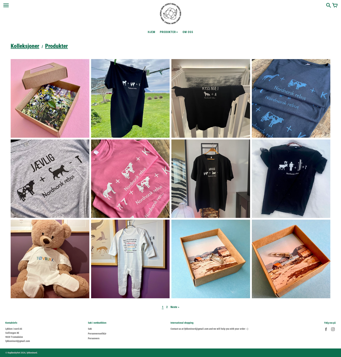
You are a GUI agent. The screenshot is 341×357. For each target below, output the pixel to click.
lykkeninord (32, 352)
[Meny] (6, 5)
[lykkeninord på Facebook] (326, 331)
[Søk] (328, 5)
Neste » (174, 307)
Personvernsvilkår (97, 333)
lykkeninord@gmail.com (17, 341)
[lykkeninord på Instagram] (333, 331)
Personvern (93, 338)
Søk (90, 328)
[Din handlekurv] (335, 5)
